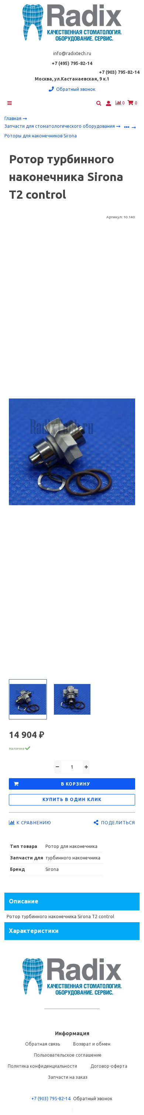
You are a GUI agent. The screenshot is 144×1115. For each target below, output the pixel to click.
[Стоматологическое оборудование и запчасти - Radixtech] (72, 22)
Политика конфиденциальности (42, 1066)
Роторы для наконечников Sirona (40, 135)
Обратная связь (42, 1044)
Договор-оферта (108, 1066)
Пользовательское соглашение (68, 1055)
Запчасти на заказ (68, 1077)
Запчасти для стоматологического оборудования (60, 126)
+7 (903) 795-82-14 (51, 1098)
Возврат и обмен (91, 1044)
